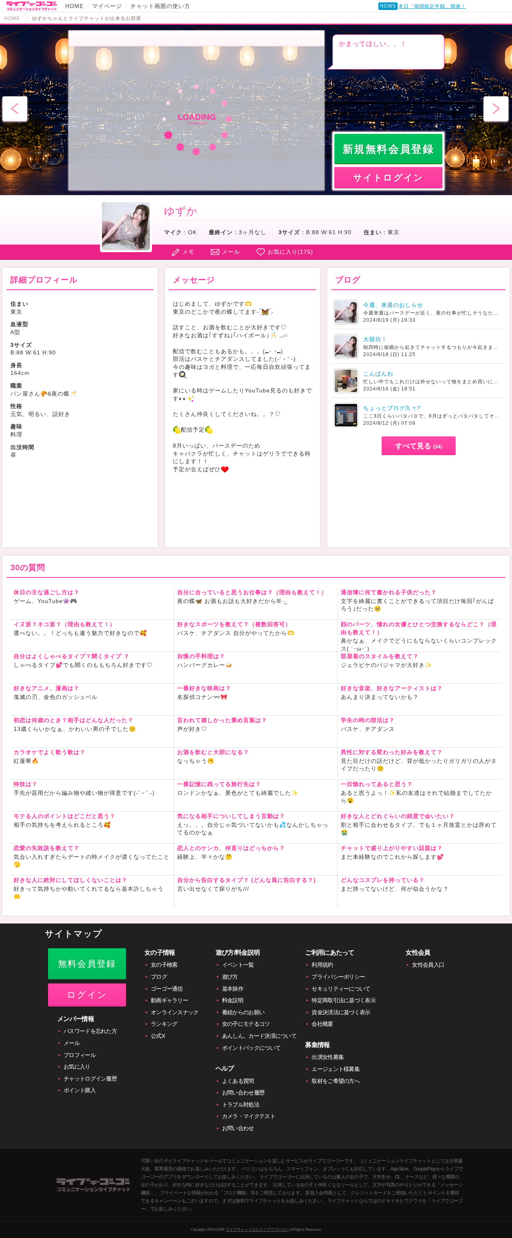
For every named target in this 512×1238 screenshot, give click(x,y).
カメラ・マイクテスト (248, 1116)
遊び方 (230, 976)
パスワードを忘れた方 (90, 1031)
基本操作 (232, 988)
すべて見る (418, 446)
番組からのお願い (243, 1012)
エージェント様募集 (336, 1069)
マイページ (107, 6)
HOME (74, 6)
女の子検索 (164, 964)
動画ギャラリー (169, 1000)
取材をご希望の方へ (336, 1081)
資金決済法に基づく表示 (341, 1012)
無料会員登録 (87, 964)
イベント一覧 (238, 964)
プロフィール (80, 1055)
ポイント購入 (80, 1090)
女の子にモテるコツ (246, 1024)
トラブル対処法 (240, 1104)
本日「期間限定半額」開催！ (432, 6)
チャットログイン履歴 (90, 1078)
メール (231, 252)
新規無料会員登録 (388, 149)
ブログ (159, 976)
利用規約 (322, 964)
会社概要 (322, 1024)
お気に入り (77, 1066)
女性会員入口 (428, 964)
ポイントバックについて (251, 1048)
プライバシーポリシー (338, 976)
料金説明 (232, 1000)
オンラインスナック (175, 1012)
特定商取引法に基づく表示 (344, 1000)
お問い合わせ (238, 1128)
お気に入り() (290, 252)
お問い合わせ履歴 (243, 1092)
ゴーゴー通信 (167, 988)
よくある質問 (238, 1081)
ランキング (164, 1024)
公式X (158, 1036)
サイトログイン (388, 178)
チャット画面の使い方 (160, 6)
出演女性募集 (328, 1057)
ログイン (87, 995)
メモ (188, 252)
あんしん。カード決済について (259, 1036)
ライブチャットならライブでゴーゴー (257, 1229)
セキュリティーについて (341, 988)
